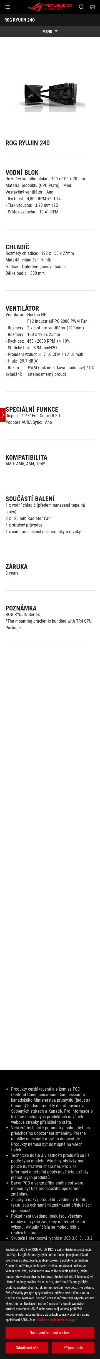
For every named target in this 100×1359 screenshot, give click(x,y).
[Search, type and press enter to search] (81, 7)
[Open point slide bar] (3, 415)
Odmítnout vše (27, 1347)
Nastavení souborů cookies (50, 1332)
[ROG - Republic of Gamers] (50, 7)
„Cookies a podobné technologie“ (57, 1319)
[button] (7, 7)
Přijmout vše (73, 1347)
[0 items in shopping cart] (92, 7)
